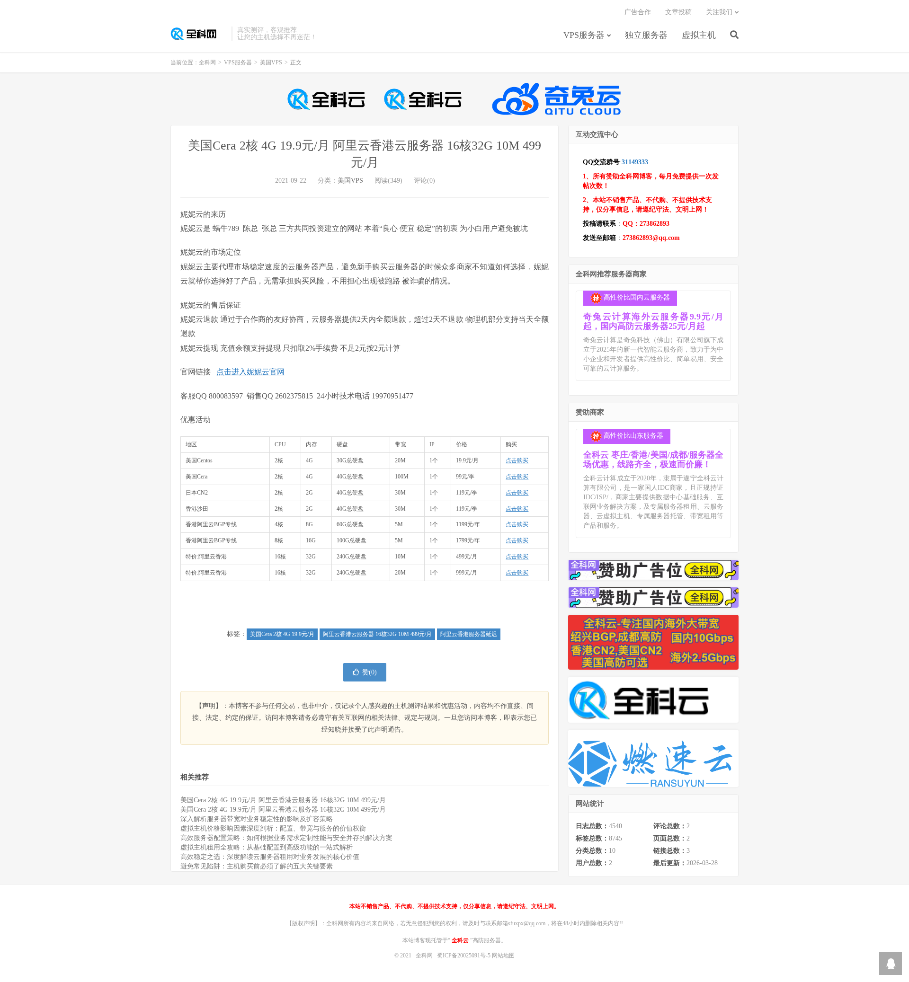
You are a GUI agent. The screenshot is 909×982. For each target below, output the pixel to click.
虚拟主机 (699, 35)
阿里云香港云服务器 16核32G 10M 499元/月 (377, 634)
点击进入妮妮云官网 (250, 372)
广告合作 (637, 12)
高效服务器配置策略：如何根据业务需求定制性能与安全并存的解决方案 (286, 837)
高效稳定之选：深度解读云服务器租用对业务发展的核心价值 (269, 856)
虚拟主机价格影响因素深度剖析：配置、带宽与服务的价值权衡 (273, 828)
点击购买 (517, 460)
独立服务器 (646, 35)
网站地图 (503, 955)
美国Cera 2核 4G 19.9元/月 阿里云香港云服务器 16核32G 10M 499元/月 (283, 800)
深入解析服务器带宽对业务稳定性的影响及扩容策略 (256, 819)
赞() (369, 672)
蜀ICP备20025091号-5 (464, 955)
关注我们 (719, 12)
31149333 (635, 162)
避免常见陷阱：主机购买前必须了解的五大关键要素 (256, 866)
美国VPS (271, 62)
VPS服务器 (584, 35)
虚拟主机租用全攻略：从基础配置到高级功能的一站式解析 (266, 847)
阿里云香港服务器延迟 (468, 634)
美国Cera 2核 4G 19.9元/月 (282, 634)
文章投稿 (678, 12)
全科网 (198, 33)
